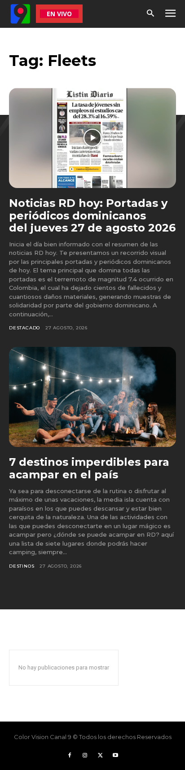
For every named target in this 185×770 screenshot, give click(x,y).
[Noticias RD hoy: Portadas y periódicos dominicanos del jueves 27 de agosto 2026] (92, 138)
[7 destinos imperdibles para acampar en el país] (92, 397)
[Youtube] (115, 755)
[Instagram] (84, 755)
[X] (100, 755)
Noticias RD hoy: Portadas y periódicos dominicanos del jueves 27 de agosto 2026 (92, 215)
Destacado (24, 328)
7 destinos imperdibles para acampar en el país (89, 468)
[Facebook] (69, 755)
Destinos (21, 566)
